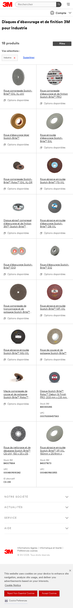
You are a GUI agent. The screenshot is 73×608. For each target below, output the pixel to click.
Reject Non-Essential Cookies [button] (20, 593)
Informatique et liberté (51, 548)
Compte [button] (61, 13)
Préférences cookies (27, 551)
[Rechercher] (58, 4)
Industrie (7, 58)
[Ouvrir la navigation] (68, 4)
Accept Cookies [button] (49, 593)
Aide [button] (8, 528)
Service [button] (10, 518)
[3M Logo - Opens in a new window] (7, 4)
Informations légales (27, 548)
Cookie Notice (13, 585)
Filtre (62, 44)
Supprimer (29, 57)
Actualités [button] (13, 507)
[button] (16, 601)
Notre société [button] (16, 497)
